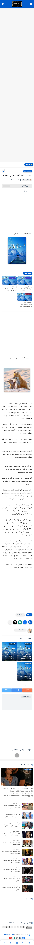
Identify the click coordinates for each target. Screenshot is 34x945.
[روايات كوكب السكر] (17, 4)
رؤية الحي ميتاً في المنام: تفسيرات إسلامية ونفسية (25, 657)
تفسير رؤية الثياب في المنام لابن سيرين (26, 289)
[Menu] (17, 943)
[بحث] (3, 4)
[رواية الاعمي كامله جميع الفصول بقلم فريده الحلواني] (27, 861)
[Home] (29, 943)
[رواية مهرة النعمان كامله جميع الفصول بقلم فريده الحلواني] (27, 825)
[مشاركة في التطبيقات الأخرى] (10, 622)
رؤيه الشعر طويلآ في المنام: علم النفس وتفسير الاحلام (9, 656)
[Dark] (11, 943)
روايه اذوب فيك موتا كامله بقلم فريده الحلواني (11, 843)
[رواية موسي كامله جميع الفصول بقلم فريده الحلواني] (27, 870)
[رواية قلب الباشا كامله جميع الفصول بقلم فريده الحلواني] (27, 815)
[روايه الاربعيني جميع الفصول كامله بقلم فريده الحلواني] (27, 852)
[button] (25, 622)
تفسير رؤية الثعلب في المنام (21, 191)
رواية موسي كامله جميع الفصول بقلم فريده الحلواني (11, 870)
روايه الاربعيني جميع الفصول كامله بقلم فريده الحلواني (10, 852)
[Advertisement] (17, 85)
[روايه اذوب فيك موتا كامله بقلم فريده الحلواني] (27, 843)
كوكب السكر (26, 180)
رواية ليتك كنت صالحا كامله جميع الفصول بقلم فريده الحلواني (11, 834)
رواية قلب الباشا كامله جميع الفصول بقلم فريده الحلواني (12, 816)
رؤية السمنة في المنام (25, 677)
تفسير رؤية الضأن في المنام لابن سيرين (11, 289)
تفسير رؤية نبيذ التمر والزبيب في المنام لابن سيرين (26, 306)
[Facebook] (17, 755)
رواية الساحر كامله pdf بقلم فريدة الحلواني (11, 889)
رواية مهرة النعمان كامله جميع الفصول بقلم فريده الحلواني (11, 825)
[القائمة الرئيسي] (31, 4)
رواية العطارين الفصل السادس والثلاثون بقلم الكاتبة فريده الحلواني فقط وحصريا (18, 790)
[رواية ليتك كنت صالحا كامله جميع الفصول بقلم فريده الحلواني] (27, 834)
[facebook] (23, 938)
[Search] (23, 943)
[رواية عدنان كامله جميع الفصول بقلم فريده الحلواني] (27, 806)
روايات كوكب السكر (9, 934)
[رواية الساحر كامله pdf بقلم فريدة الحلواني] (27, 888)
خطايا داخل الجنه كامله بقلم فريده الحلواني (11, 880)
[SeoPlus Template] (29, 935)
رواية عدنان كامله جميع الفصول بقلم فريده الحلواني (11, 807)
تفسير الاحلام (27, 171)
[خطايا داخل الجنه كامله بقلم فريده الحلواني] (27, 879)
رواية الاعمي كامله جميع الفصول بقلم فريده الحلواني (11, 861)
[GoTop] (5, 943)
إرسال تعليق (25, 696)
